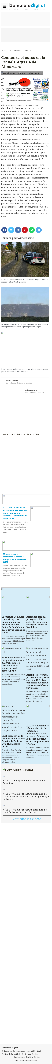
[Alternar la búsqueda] (48, 6)
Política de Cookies (30, 1054)
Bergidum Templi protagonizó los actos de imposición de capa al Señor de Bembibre (37, 622)
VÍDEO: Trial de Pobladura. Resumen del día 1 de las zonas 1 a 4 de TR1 (25, 811)
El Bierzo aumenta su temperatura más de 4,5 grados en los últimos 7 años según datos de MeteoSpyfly (13, 664)
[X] (11, 230)
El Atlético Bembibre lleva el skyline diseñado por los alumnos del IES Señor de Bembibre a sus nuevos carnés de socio (13, 624)
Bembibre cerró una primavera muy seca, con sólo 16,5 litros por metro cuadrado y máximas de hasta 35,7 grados (37, 681)
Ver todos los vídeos (27, 819)
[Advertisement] (26, 933)
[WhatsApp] (32, 230)
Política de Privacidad (11, 1054)
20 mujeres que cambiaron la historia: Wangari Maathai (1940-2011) (14, 558)
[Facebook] (4, 230)
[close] (4, 6)
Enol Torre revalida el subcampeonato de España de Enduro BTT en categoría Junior (13, 741)
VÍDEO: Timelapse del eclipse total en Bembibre (24, 782)
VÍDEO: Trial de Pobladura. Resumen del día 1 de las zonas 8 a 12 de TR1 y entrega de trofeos (26, 796)
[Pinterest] (25, 230)
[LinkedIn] (18, 230)
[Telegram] (39, 230)
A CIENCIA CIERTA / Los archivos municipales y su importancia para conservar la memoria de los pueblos (15, 513)
